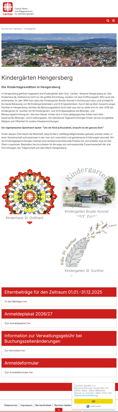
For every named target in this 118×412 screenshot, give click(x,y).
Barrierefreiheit (43, 405)
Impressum (26, 405)
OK (93, 401)
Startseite (18, 29)
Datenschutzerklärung (86, 395)
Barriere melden (62, 405)
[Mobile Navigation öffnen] (113, 20)
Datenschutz (11, 405)
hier (25, 301)
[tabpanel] (59, 50)
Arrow (58, 409)
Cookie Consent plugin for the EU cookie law (93, 406)
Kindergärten (30, 29)
